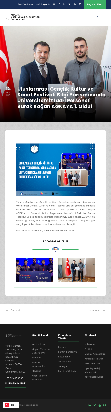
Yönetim (36, 357)
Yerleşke (62, 366)
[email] (54, 4)
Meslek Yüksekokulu (95, 354)
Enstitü (88, 349)
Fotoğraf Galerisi (67, 371)
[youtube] (75, 4)
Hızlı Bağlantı (43, 4)
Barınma (62, 347)
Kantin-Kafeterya (67, 352)
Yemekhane (64, 361)
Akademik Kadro (93, 363)
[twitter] (69, 4)
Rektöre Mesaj (25, 4)
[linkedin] (64, 4)
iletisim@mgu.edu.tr (15, 382)
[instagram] (80, 4)
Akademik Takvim (94, 358)
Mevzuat (36, 371)
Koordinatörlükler (94, 376)
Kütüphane (64, 356)
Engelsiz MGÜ (94, 4)
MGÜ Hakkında (39, 344)
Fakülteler (90, 344)
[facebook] (59, 4)
